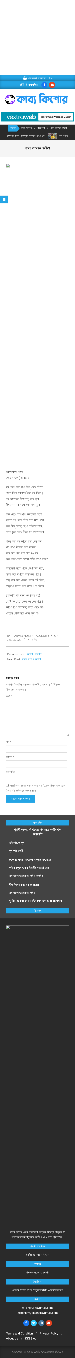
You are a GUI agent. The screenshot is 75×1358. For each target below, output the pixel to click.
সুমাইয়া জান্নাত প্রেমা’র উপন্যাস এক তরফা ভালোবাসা (35, 900)
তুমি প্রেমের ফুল (16, 842)
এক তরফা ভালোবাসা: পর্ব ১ (22, 892)
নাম (8, 742)
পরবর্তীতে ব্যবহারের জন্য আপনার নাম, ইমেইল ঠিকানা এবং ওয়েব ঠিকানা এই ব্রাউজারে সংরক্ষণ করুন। (35, 788)
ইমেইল (10, 756)
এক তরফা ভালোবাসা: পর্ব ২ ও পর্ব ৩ (26, 875)
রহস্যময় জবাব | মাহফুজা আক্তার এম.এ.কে (20, 135)
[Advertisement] (37, 37)
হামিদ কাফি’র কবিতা (31, 659)
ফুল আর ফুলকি (16, 850)
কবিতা (34, 639)
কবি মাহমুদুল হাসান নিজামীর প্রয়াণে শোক (29, 867)
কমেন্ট (9, 696)
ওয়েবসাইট (10, 771)
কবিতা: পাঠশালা (34, 654)
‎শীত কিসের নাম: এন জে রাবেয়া (24, 884)
